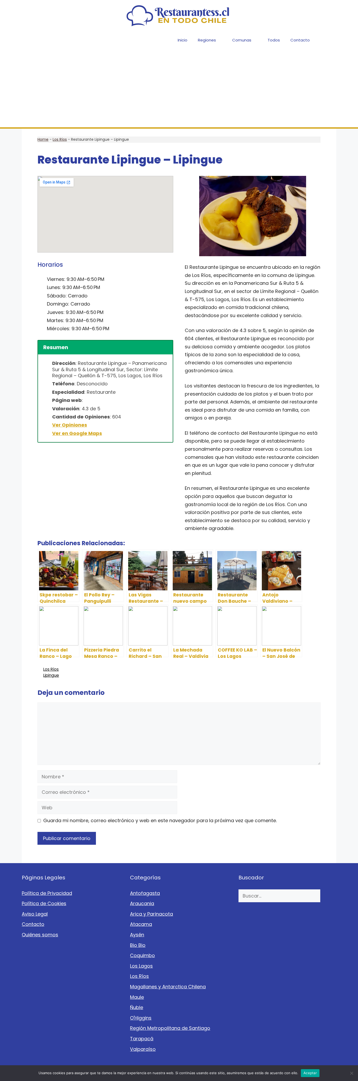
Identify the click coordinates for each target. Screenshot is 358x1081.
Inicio (182, 40)
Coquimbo (142, 955)
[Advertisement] (179, 88)
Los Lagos (141, 966)
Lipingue (51, 675)
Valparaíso (143, 1049)
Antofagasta (145, 893)
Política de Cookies (44, 903)
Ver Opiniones (69, 425)
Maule (137, 997)
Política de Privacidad (47, 893)
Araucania (142, 903)
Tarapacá (141, 1038)
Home (42, 139)
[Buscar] (328, 895)
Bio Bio (137, 945)
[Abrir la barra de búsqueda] (328, 40)
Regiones (207, 40)
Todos (274, 40)
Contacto (300, 40)
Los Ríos (60, 139)
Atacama (141, 924)
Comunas (241, 40)
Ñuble (136, 1007)
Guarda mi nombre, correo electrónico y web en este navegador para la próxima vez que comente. (160, 820)
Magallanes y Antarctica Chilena (168, 986)
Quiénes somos (40, 934)
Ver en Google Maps (77, 433)
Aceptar (310, 1073)
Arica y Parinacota (151, 914)
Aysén (137, 934)
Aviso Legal (35, 914)
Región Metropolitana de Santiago (170, 1028)
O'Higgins (140, 1018)
